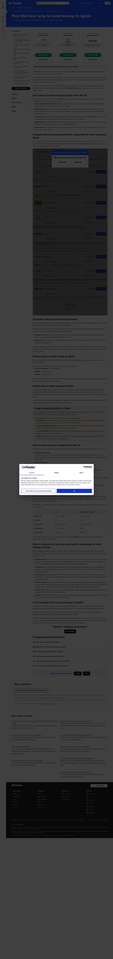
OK (74, 491)
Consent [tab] (31, 472)
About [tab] (81, 472)
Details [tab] (57, 472)
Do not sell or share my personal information (39, 491)
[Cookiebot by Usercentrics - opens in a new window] (84, 467)
